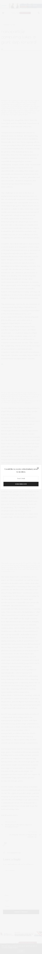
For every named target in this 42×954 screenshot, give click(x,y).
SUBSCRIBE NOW (21, 484)
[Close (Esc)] (38, 468)
